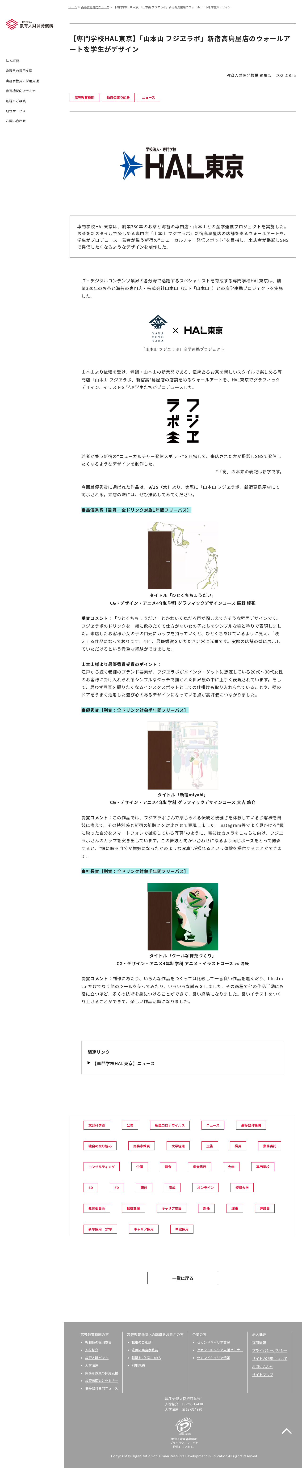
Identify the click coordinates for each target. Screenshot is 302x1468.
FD (117, 1187)
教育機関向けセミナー (22, 90)
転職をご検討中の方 (146, 1357)
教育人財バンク (97, 1357)
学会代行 (199, 1166)
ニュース (212, 1125)
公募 (130, 1125)
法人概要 (12, 60)
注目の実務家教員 (145, 1349)
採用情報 (259, 1342)
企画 (139, 1166)
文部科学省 (96, 1125)
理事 (234, 1208)
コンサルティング (101, 1166)
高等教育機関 (251, 1125)
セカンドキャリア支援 (213, 1342)
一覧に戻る (182, 1278)
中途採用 (182, 1229)
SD (90, 1187)
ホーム (72, 7)
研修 (144, 1187)
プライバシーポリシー (269, 1350)
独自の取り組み (100, 1146)
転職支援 (133, 1208)
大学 (231, 1166)
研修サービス (16, 110)
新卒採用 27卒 (100, 1229)
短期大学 (242, 1187)
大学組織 (178, 1146)
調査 (168, 1166)
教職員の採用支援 (19, 70)
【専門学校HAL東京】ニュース (123, 1063)
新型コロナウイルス (170, 1125)
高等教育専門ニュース (95, 7)
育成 (172, 1187)
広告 (209, 1146)
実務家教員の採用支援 (22, 80)
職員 (238, 1146)
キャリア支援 (171, 1208)
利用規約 (138, 1365)
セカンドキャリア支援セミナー (220, 1349)
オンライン (205, 1187)
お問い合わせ (16, 120)
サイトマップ (262, 1374)
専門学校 (262, 1166)
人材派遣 (91, 1365)
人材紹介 (91, 1349)
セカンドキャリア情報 (213, 1357)
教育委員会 (96, 1208)
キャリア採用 (144, 1229)
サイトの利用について (269, 1358)
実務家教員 (141, 1146)
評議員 (265, 1208)
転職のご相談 (16, 101)
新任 (206, 1208)
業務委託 (269, 1146)
